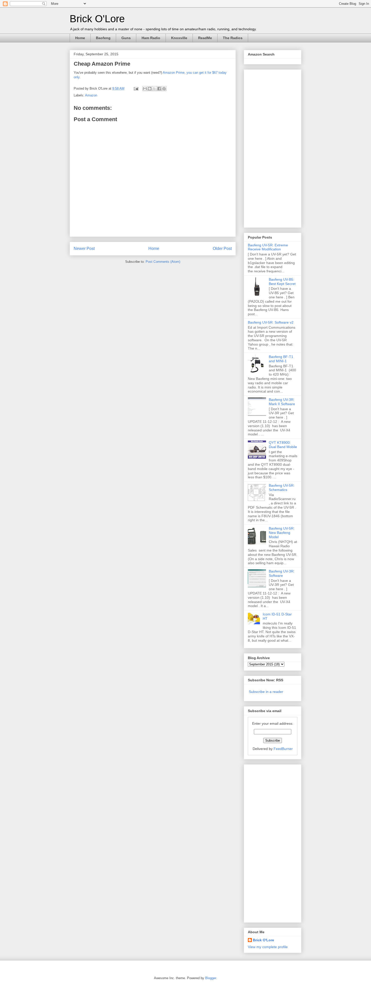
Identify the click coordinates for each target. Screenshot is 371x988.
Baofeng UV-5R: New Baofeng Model (282, 532)
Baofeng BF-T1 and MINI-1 (281, 359)
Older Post (222, 248)
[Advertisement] (268, 147)
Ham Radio (151, 38)
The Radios (233, 38)
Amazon (91, 95)
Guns (126, 38)
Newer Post (84, 248)
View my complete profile (268, 947)
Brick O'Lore (97, 18)
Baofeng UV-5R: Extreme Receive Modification (268, 247)
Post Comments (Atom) (163, 262)
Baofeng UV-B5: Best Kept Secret (282, 281)
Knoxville (179, 38)
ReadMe (205, 38)
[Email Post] (135, 88)
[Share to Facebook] (159, 88)
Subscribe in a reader (266, 692)
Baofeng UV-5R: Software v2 (271, 322)
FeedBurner (283, 749)
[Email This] (144, 88)
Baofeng (103, 38)
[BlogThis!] (149, 88)
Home (80, 38)
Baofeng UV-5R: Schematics (282, 487)
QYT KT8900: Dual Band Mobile (283, 444)
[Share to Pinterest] (164, 88)
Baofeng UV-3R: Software (282, 573)
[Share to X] (154, 88)
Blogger (210, 978)
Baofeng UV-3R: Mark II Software (282, 402)
